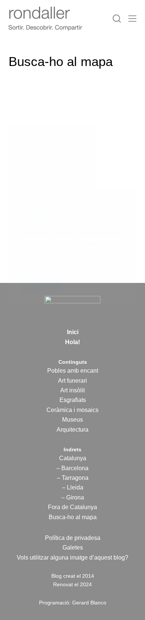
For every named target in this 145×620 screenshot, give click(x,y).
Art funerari (72, 380)
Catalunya (72, 458)
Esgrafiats (72, 400)
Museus (72, 419)
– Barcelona (72, 468)
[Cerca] (117, 18)
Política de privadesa (72, 538)
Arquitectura (72, 429)
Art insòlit (72, 390)
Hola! (72, 342)
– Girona (72, 497)
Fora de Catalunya (72, 507)
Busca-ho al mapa (73, 517)
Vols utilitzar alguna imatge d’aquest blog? (72, 557)
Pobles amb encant (72, 370)
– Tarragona (72, 478)
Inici (72, 332)
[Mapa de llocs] (72, 159)
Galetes (72, 547)
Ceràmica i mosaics (72, 410)
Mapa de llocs (57, 213)
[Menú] (132, 18)
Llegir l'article (41, 288)
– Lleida (72, 487)
